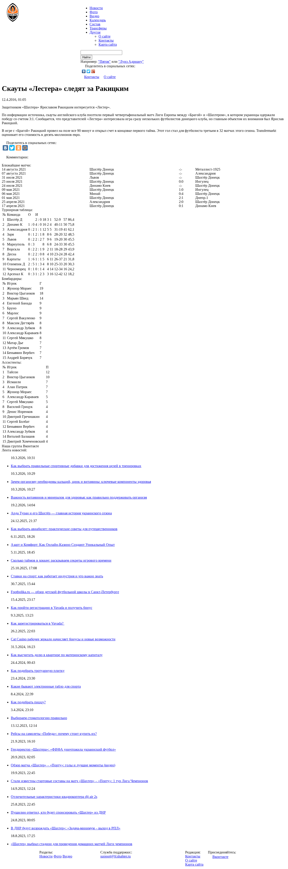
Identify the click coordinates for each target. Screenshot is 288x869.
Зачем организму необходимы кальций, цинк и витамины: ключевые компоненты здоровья (81, 482)
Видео (94, 16)
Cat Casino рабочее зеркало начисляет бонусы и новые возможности (63, 639)
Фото (94, 12)
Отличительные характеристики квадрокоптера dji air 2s (54, 797)
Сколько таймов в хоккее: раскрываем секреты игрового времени (61, 560)
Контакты (106, 40)
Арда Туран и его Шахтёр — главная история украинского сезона (61, 513)
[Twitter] (88, 71)
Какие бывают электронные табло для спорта (46, 686)
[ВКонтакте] (83, 71)
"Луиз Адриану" (131, 61)
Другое (95, 32)
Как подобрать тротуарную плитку (38, 671)
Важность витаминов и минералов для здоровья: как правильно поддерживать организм (79, 497)
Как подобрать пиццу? (28, 702)
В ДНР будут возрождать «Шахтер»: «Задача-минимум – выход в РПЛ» (65, 828)
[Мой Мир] (25, 148)
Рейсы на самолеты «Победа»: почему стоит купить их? (54, 734)
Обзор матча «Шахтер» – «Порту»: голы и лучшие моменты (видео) (63, 765)
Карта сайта (108, 44)
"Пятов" (104, 61)
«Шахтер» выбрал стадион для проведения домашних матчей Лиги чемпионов (71, 844)
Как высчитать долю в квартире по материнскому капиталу (57, 655)
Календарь (98, 20)
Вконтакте (220, 857)
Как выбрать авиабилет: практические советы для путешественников (64, 529)
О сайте (104, 36)
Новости (46, 856)
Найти (86, 57)
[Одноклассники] (18, 148)
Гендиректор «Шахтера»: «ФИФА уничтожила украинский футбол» (63, 749)
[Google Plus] (93, 71)
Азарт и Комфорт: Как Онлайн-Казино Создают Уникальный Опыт (63, 545)
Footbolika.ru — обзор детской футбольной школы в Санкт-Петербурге (65, 592)
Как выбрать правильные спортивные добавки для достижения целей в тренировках (76, 466)
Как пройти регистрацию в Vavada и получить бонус (51, 608)
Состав (95, 24)
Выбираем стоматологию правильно (39, 718)
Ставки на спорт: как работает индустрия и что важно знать (57, 576)
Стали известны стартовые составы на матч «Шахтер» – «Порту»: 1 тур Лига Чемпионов (79, 781)
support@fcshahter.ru (115, 856)
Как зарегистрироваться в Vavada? (37, 623)
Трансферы (98, 28)
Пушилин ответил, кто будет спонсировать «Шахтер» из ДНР (58, 812)
